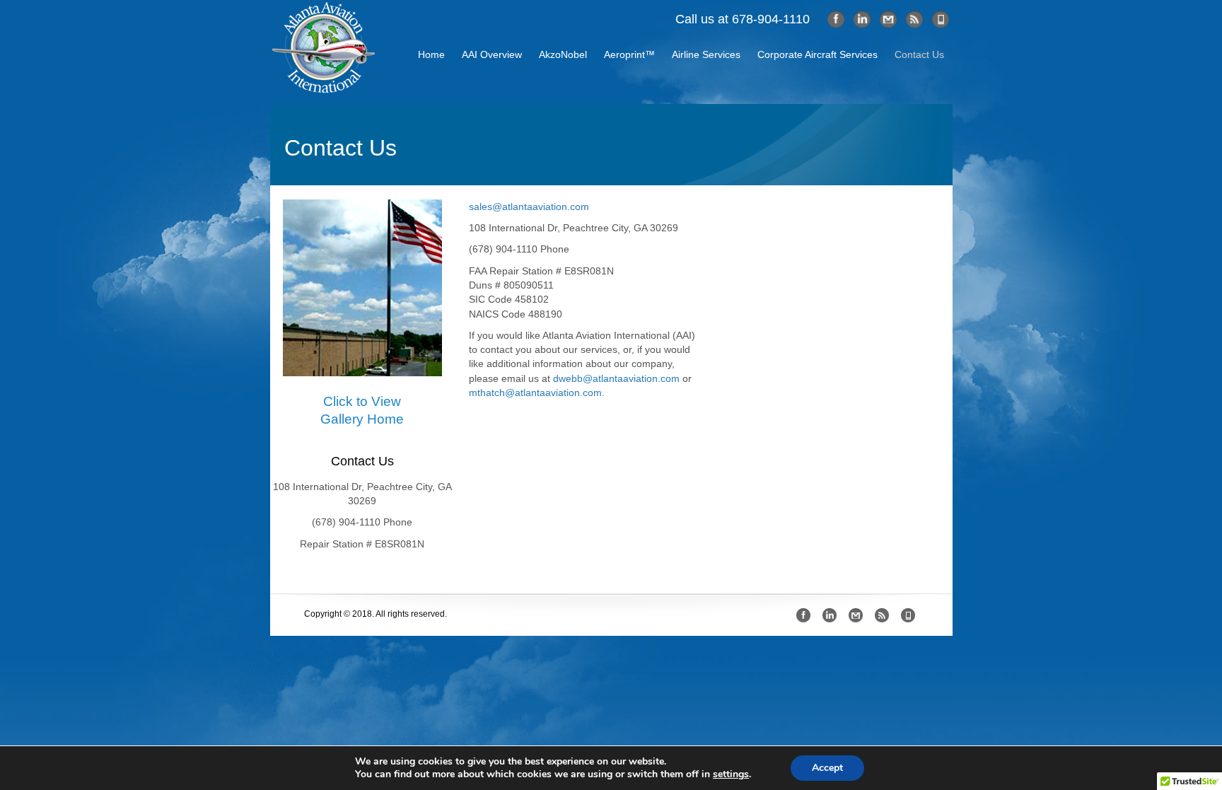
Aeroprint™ (629, 54)
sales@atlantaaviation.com (529, 206)
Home (431, 54)
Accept (827, 767)
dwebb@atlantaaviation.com (616, 378)
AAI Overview (492, 54)
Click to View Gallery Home (362, 410)
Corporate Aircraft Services (817, 54)
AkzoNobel (563, 54)
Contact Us (919, 54)
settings (731, 774)
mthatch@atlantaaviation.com (535, 392)
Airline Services (706, 54)
